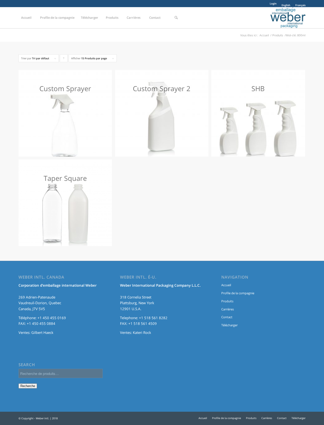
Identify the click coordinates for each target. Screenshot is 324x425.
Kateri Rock (142, 332)
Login (273, 3)
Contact (226, 317)
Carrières (227, 309)
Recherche (27, 386)
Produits (277, 35)
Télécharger (229, 325)
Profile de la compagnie (237, 293)
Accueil (264, 35)
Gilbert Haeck (42, 332)
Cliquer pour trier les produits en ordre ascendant (64, 59)
